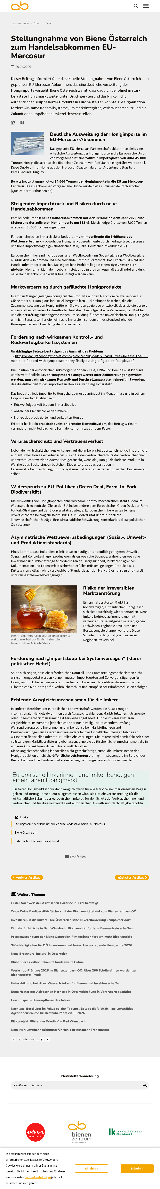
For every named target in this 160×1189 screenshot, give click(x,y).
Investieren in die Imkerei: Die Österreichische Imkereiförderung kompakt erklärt (71, 920)
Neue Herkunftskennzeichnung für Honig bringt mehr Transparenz (60, 1030)
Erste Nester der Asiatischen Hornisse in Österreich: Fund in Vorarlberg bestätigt (71, 992)
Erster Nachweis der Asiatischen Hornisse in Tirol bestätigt (54, 903)
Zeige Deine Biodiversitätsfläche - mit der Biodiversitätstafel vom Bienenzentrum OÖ (73, 911)
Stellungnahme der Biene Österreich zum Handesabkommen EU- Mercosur (60, 824)
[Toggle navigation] (136, 6)
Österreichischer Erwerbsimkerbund (37, 841)
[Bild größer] (27, 143)
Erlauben (137, 1168)
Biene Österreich (25, 832)
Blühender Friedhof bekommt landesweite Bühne (47, 962)
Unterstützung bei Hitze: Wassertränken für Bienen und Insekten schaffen (66, 983)
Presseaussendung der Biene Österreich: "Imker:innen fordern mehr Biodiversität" (72, 937)
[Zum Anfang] (13, 1039)
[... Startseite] (22, 6)
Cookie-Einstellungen (38, 1177)
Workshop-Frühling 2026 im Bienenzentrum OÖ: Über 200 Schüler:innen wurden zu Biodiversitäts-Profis (73, 972)
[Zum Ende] (47, 1039)
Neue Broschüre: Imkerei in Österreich (39, 954)
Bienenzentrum (20, 23)
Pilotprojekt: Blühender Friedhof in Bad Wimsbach (48, 1021)
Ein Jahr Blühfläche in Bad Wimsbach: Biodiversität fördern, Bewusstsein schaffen (72, 928)
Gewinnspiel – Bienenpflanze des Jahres (40, 1000)
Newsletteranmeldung (80, 1076)
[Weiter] (42, 1039)
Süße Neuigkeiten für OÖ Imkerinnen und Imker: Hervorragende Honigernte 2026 (71, 945)
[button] (14, 122)
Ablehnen (91, 1168)
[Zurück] (19, 1039)
